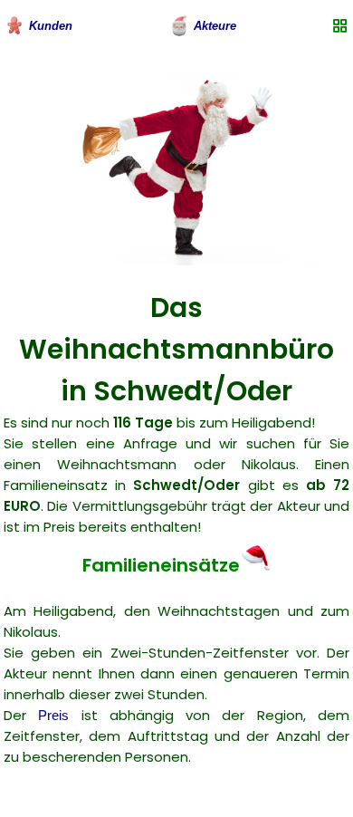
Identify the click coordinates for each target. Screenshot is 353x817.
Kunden (50, 26)
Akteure (215, 26)
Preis (53, 715)
